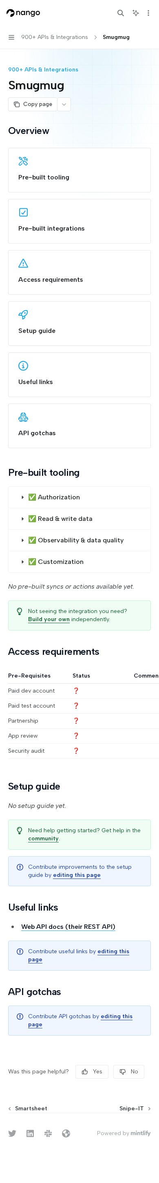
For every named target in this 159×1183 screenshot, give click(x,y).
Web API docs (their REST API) (68, 926)
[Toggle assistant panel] (135, 13)
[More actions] (148, 13)
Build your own (49, 619)
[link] (79, 170)
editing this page (77, 875)
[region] (79, 715)
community (43, 838)
